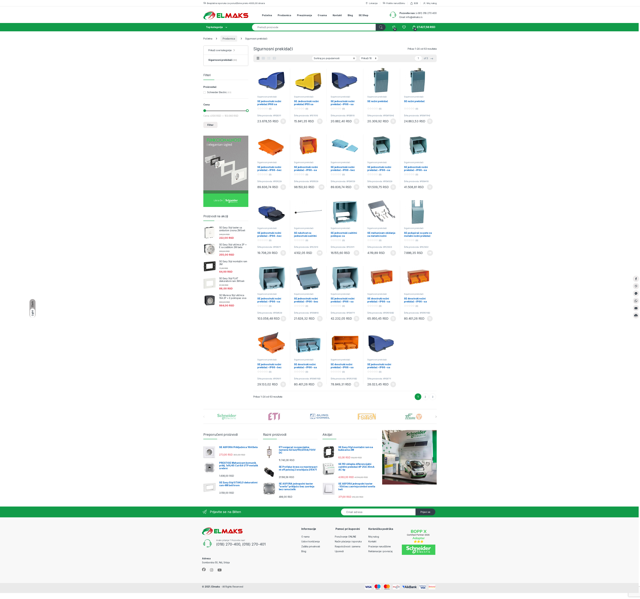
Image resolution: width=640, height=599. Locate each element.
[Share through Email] (636, 308)
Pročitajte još (319, 187)
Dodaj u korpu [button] (283, 121)
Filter (210, 124)
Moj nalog (432, 3)
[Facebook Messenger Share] (636, 293)
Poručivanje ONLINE (345, 536)
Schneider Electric (217, 92)
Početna (267, 15)
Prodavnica (284, 15)
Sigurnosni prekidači (267, 96)
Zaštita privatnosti (310, 546)
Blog (350, 15)
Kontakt (337, 15)
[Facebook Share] (636, 279)
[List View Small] (274, 58)
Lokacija (373, 3)
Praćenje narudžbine (379, 546)
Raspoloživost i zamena (347, 546)
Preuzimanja (304, 15)
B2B (416, 3)
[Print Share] (636, 315)
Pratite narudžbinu (395, 3)
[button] (636, 322)
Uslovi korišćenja (310, 541)
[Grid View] (263, 58)
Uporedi (339, 551)
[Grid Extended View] (258, 58)
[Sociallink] (204, 569)
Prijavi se (425, 512)
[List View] (268, 58)
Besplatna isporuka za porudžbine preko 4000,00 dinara (236, 3)
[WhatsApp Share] (636, 301)
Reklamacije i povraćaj (380, 551)
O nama (322, 15)
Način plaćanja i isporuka (348, 541)
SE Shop (363, 15)
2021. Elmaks (212, 586)
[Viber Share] (636, 286)
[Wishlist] (404, 27)
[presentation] (436, 417)
